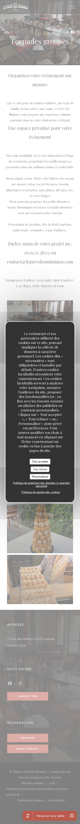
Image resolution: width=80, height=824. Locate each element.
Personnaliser (40, 476)
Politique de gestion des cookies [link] (41, 492)
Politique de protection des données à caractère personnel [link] (41, 484)
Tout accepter (40, 461)
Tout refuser (40, 469)
